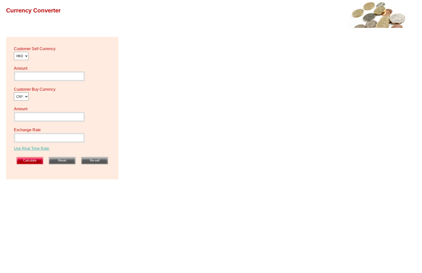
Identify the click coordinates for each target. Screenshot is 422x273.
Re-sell (95, 160)
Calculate (29, 160)
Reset (62, 160)
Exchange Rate (27, 130)
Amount (20, 68)
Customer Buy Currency (34, 89)
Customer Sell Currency (34, 49)
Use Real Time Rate (32, 148)
